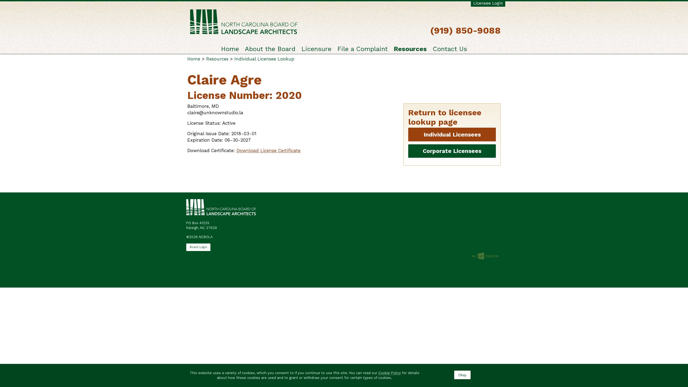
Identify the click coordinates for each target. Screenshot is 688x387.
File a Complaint (362, 49)
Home (230, 49)
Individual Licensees (452, 134)
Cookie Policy (389, 373)
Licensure (316, 49)
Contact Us (450, 49)
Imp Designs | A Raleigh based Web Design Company (485, 256)
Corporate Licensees (452, 151)
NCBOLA (244, 22)
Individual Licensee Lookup (264, 59)
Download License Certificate (268, 150)
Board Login (198, 247)
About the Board (270, 49)
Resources (410, 49)
